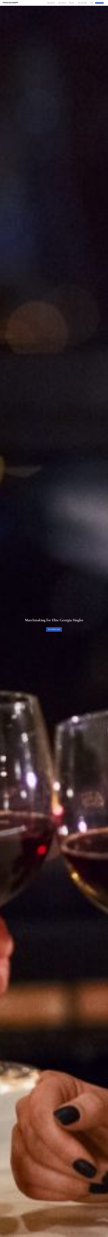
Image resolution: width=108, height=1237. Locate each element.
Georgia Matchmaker (10, 2)
